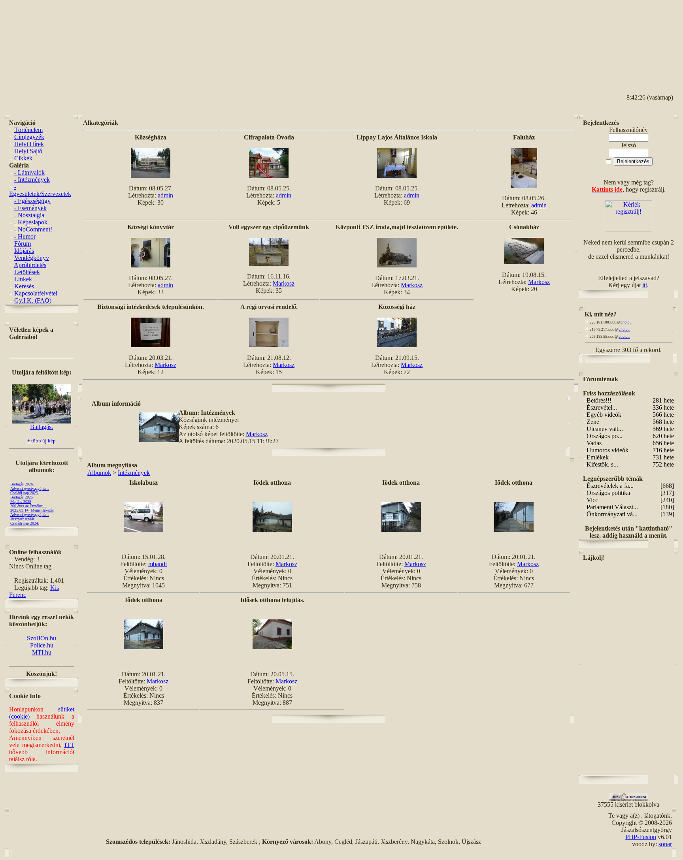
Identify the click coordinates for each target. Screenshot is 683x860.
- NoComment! (33, 229)
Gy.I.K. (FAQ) (32, 300)
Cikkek (23, 158)
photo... (626, 322)
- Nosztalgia (29, 215)
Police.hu (41, 645)
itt (644, 285)
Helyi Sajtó (28, 151)
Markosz (283, 283)
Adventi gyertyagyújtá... (29, 488)
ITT (69, 744)
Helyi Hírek (29, 144)
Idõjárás (24, 250)
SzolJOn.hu (41, 638)
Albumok (99, 472)
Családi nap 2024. (24, 523)
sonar (665, 844)
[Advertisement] (642, 40)
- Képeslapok (30, 222)
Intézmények (134, 472)
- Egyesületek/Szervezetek (40, 190)
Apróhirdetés (30, 265)
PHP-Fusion (640, 837)
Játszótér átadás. (23, 519)
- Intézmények (32, 179)
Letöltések (27, 272)
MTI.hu (41, 652)
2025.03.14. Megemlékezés (32, 510)
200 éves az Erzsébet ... (28, 506)
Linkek (23, 279)
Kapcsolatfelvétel (35, 293)
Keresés (24, 286)
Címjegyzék (29, 137)
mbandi (157, 564)
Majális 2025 (20, 501)
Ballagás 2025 (21, 497)
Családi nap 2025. (24, 493)
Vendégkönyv (31, 257)
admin (165, 195)
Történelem (28, 129)
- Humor (25, 236)
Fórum (22, 243)
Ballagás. (41, 426)
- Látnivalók (29, 172)
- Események (30, 208)
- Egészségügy (32, 201)
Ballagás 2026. (22, 484)
